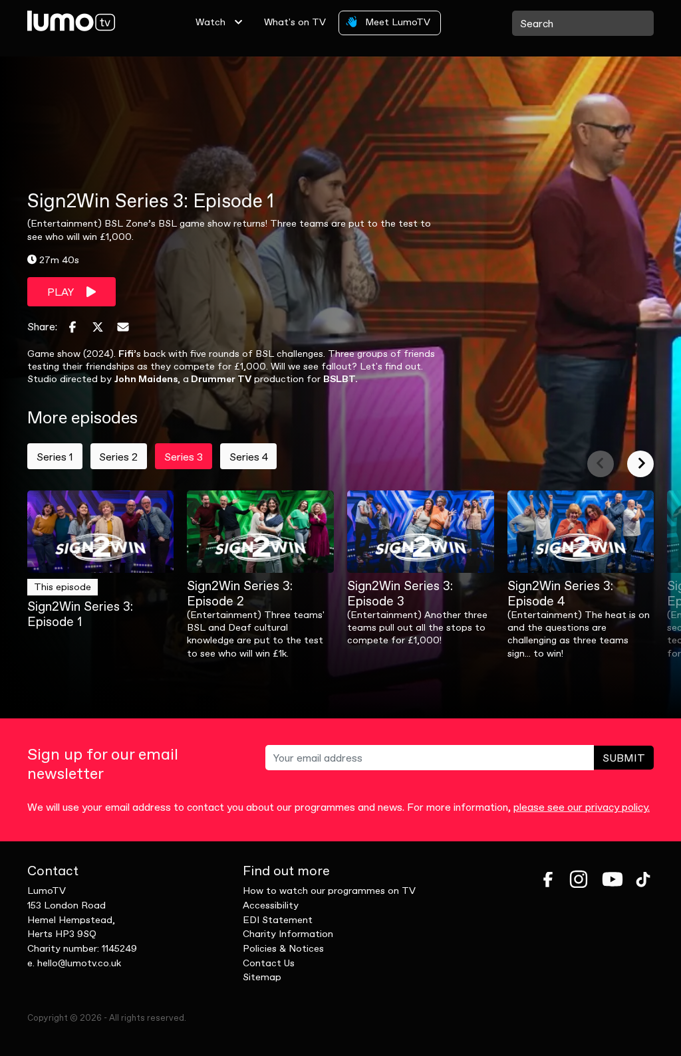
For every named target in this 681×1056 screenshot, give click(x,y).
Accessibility (271, 905)
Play (61, 291)
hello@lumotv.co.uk (79, 963)
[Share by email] (123, 327)
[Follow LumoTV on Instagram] (578, 879)
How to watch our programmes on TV (329, 890)
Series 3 (183, 456)
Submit (624, 757)
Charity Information (288, 933)
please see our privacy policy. (581, 806)
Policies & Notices (283, 948)
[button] (600, 464)
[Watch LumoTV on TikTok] (643, 879)
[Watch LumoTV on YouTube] (612, 879)
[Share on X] (98, 327)
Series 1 (55, 456)
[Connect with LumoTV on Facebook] (548, 879)
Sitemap (262, 977)
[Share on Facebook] (72, 327)
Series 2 (118, 456)
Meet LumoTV (396, 22)
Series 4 (248, 456)
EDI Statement (278, 919)
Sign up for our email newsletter (102, 764)
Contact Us (269, 963)
